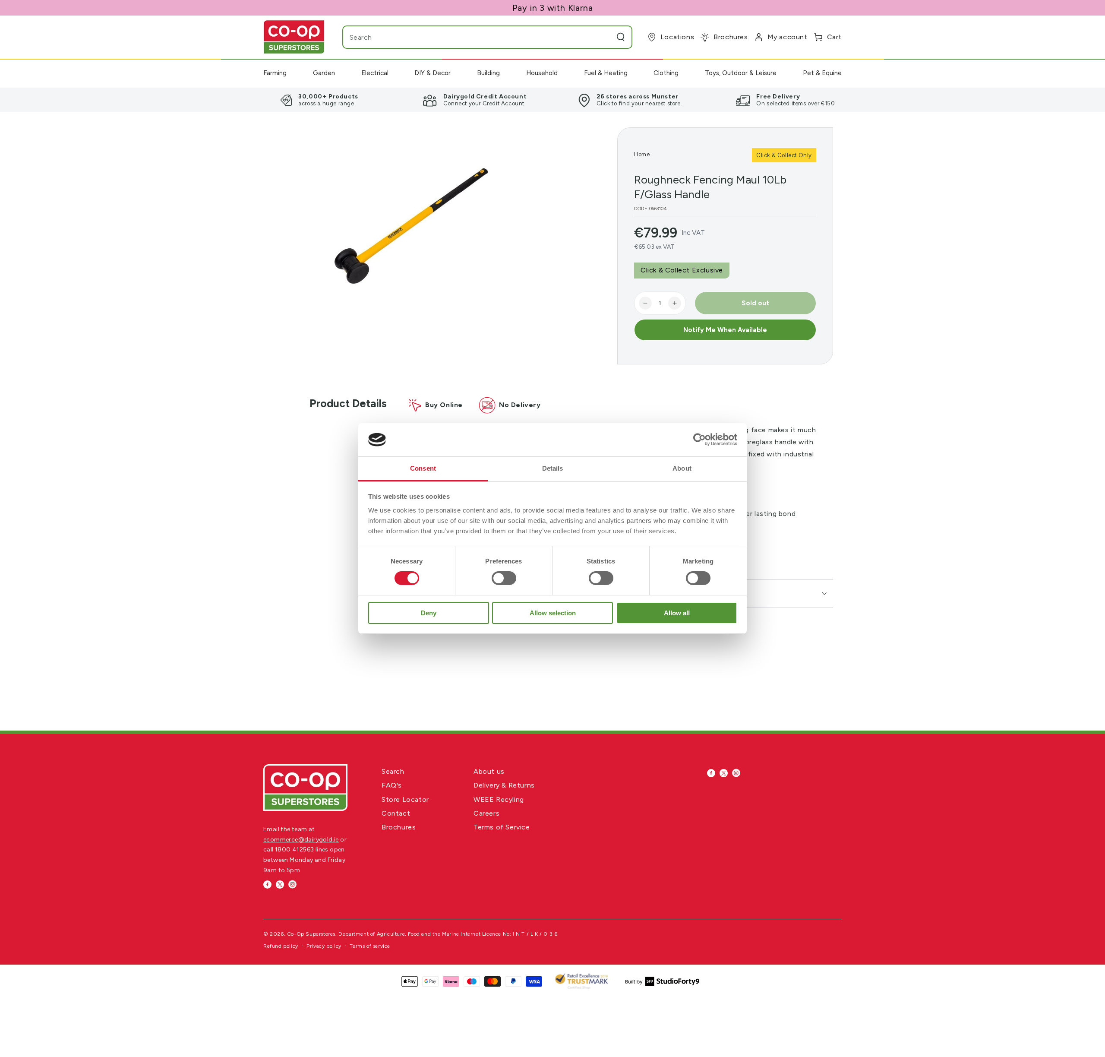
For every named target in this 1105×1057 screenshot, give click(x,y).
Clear (603, 37)
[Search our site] (620, 37)
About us (489, 771)
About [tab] (681, 468)
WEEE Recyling (499, 799)
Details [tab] (552, 468)
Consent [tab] (423, 468)
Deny (428, 613)
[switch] (504, 578)
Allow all (677, 613)
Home (642, 154)
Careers (486, 813)
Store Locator (405, 799)
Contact (396, 813)
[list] (552, 100)
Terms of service (370, 946)
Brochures (399, 827)
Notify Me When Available (725, 330)
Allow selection (553, 613)
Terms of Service (502, 827)
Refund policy (280, 946)
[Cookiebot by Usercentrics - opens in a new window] (699, 439)
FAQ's (392, 785)
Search (393, 771)
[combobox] (470, 37)
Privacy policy (323, 946)
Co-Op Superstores (311, 934)
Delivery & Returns (504, 785)
